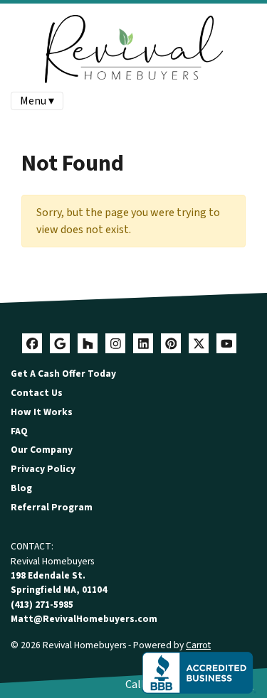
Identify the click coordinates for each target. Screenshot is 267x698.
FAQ (19, 431)
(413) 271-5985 (42, 604)
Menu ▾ (37, 101)
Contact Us (37, 392)
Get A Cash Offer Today (63, 373)
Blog (21, 488)
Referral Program (52, 507)
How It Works (42, 412)
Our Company (42, 449)
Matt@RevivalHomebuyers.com (84, 618)
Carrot (198, 645)
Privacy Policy (43, 469)
